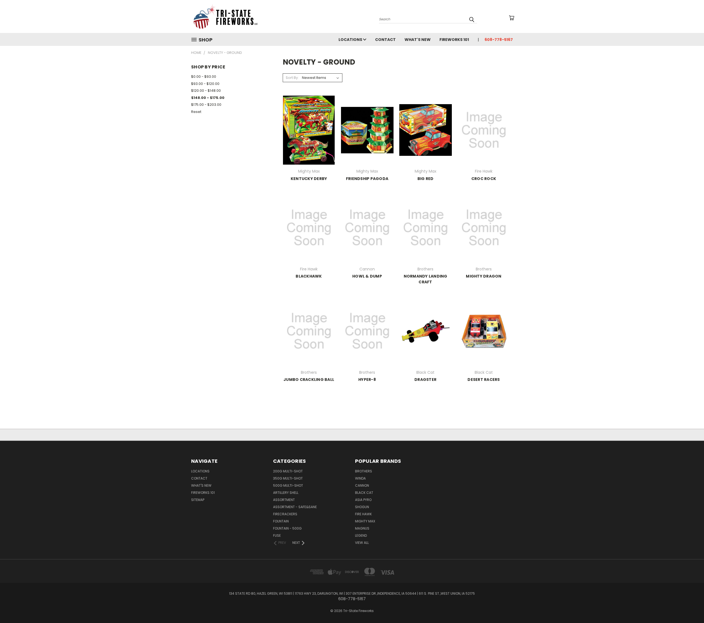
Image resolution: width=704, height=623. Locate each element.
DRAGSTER (425, 379)
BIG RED (425, 178)
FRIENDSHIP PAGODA (367, 178)
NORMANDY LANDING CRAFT (425, 279)
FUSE (277, 535)
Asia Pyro (363, 499)
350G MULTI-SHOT (288, 478)
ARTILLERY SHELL (285, 492)
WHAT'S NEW (418, 39)
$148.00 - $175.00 (207, 97)
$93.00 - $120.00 (205, 83)
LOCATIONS (351, 39)
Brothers (363, 471)
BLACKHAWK (309, 276)
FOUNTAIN (281, 521)
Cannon (362, 485)
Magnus (362, 528)
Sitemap (197, 499)
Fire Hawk (363, 514)
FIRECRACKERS (285, 514)
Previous (689, 606)
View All (362, 542)
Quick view (309, 123)
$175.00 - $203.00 (206, 104)
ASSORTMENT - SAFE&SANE (295, 507)
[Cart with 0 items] (511, 18)
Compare (307, 134)
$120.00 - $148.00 (206, 90)
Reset (196, 111)
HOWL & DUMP (367, 276)
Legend (361, 535)
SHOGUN (362, 507)
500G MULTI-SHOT (288, 485)
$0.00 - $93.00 (203, 76)
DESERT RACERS (484, 379)
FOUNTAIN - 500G (287, 528)
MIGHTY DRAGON (483, 276)
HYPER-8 (367, 379)
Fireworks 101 (454, 39)
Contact (385, 39)
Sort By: (292, 77)
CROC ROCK (483, 178)
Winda (360, 478)
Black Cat (364, 492)
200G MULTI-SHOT (288, 471)
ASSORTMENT (284, 499)
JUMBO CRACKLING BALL (309, 379)
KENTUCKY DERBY (309, 178)
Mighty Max (365, 521)
